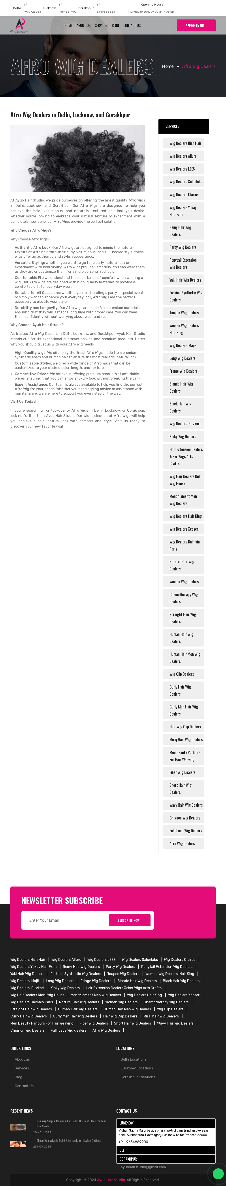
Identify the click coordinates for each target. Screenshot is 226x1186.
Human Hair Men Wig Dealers (185, 657)
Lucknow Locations (137, 1068)
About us (22, 1059)
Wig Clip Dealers (182, 674)
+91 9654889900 (67, 8)
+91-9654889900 (133, 1142)
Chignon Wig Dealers (185, 818)
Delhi (123, 1150)
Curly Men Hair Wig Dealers (184, 710)
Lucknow (126, 1123)
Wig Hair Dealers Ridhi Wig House (186, 479)
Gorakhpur (128, 1159)
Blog (18, 1077)
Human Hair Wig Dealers (181, 637)
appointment (195, 25)
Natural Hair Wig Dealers (182, 565)
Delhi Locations (133, 1059)
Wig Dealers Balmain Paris (185, 545)
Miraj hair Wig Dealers (186, 739)
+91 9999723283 (32, 8)
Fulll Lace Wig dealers (186, 830)
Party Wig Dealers (183, 247)
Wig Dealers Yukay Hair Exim (183, 210)
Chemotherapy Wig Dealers (184, 597)
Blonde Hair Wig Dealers (181, 387)
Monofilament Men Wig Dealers (183, 499)
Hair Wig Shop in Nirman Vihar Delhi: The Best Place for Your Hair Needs (71, 1123)
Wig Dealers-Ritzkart (185, 423)
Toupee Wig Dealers (184, 312)
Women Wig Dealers (184, 581)
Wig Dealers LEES (182, 169)
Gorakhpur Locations (138, 1077)
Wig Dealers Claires (184, 194)
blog (115, 25)
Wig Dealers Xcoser (184, 529)
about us (83, 25)
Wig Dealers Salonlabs (186, 181)
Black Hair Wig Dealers (180, 407)
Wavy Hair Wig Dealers (186, 805)
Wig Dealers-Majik (183, 345)
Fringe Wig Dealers (183, 371)
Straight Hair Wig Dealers (183, 617)
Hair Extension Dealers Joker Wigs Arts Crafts (186, 456)
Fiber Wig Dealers (182, 772)
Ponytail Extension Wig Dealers (183, 263)
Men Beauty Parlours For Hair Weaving (185, 755)
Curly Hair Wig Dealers (180, 690)
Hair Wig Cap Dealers (185, 726)
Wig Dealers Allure (183, 156)
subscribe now (128, 920)
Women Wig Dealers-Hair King (185, 328)
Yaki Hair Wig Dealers (185, 280)
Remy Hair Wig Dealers (180, 230)
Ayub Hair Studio (111, 1180)
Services (101, 25)
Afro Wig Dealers (182, 843)
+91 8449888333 (105, 8)
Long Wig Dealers (182, 358)
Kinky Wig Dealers (183, 436)
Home (68, 25)
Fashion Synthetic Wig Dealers (186, 296)
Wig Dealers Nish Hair (185, 143)
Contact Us (132, 25)
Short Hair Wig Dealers (181, 788)
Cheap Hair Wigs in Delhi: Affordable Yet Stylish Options (68, 1140)
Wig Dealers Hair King (186, 516)
